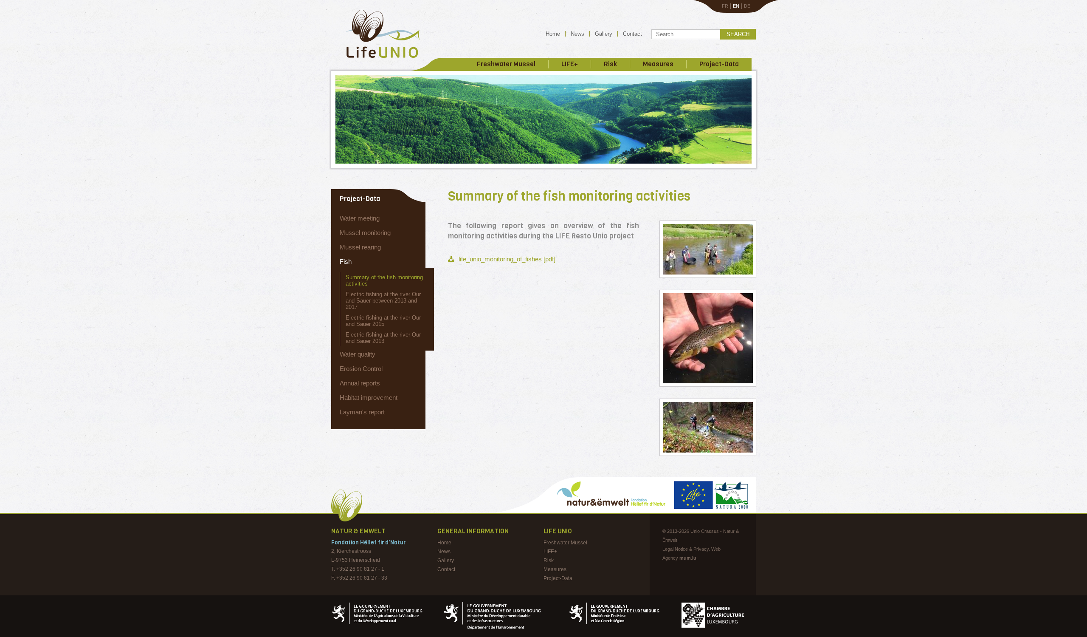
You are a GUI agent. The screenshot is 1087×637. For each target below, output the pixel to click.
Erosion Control (361, 368)
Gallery (603, 34)
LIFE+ (569, 64)
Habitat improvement (368, 397)
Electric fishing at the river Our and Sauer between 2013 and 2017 (383, 300)
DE (747, 5)
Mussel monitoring (365, 232)
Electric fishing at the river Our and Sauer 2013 (383, 337)
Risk (610, 64)
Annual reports (360, 383)
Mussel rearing (360, 247)
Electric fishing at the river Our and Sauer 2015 (383, 320)
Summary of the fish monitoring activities (384, 280)
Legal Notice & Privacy (685, 549)
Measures (658, 64)
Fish (346, 261)
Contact (632, 34)
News (577, 34)
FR (725, 5)
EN (736, 5)
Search (738, 34)
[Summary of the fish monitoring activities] (708, 249)
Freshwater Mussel (506, 64)
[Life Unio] (376, 59)
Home (553, 34)
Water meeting (360, 218)
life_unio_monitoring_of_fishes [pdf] (507, 259)
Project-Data (719, 64)
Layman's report (362, 412)
